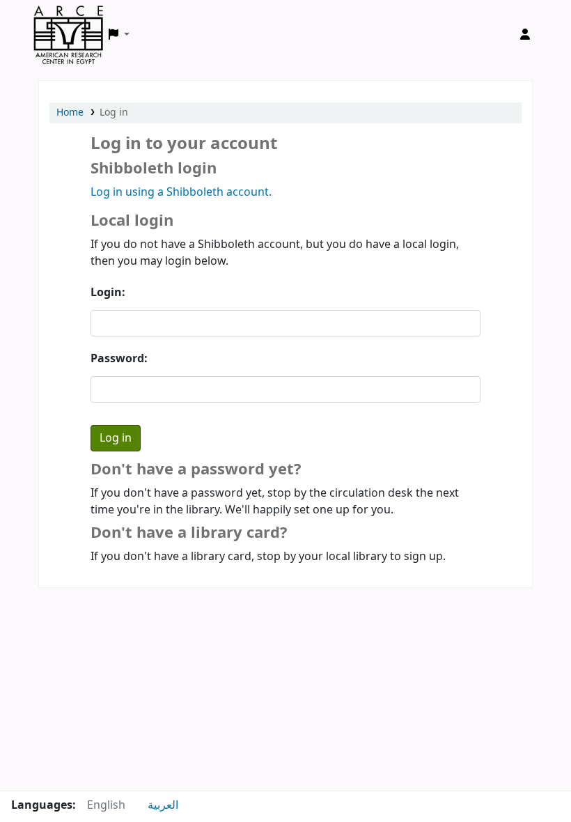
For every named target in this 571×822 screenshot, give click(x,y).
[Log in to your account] (525, 35)
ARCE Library (68, 19)
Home (70, 112)
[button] (119, 35)
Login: (108, 292)
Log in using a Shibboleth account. (181, 192)
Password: (119, 358)
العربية (163, 805)
